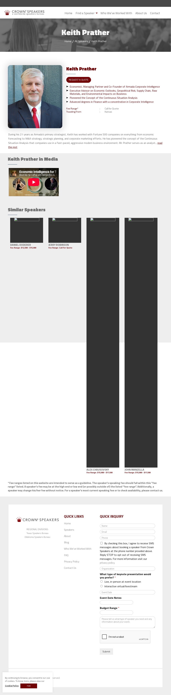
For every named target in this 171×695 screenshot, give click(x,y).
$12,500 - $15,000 (28, 247)
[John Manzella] (141, 343)
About (67, 536)
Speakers (69, 530)
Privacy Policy (71, 561)
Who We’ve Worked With (116, 13)
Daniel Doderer (20, 245)
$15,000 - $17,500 (104, 472)
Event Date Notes (110, 598)
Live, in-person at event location (122, 582)
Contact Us (70, 568)
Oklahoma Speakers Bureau (37, 537)
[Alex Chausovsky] (103, 343)
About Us (141, 13)
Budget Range (109, 608)
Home (68, 13)
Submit (164, 13)
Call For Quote (65, 247)
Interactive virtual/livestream (120, 586)
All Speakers (81, 41)
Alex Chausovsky (98, 470)
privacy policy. (107, 563)
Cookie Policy (12, 685)
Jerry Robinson (58, 245)
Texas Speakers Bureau (37, 533)
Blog (66, 542)
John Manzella (134, 470)
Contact (155, 13)
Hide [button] (29, 686)
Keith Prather (99, 41)
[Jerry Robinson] (64, 230)
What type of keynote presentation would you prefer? (125, 575)
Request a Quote (79, 80)
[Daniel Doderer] (26, 230)
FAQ (66, 555)
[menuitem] (68, 13)
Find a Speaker (85, 13)
